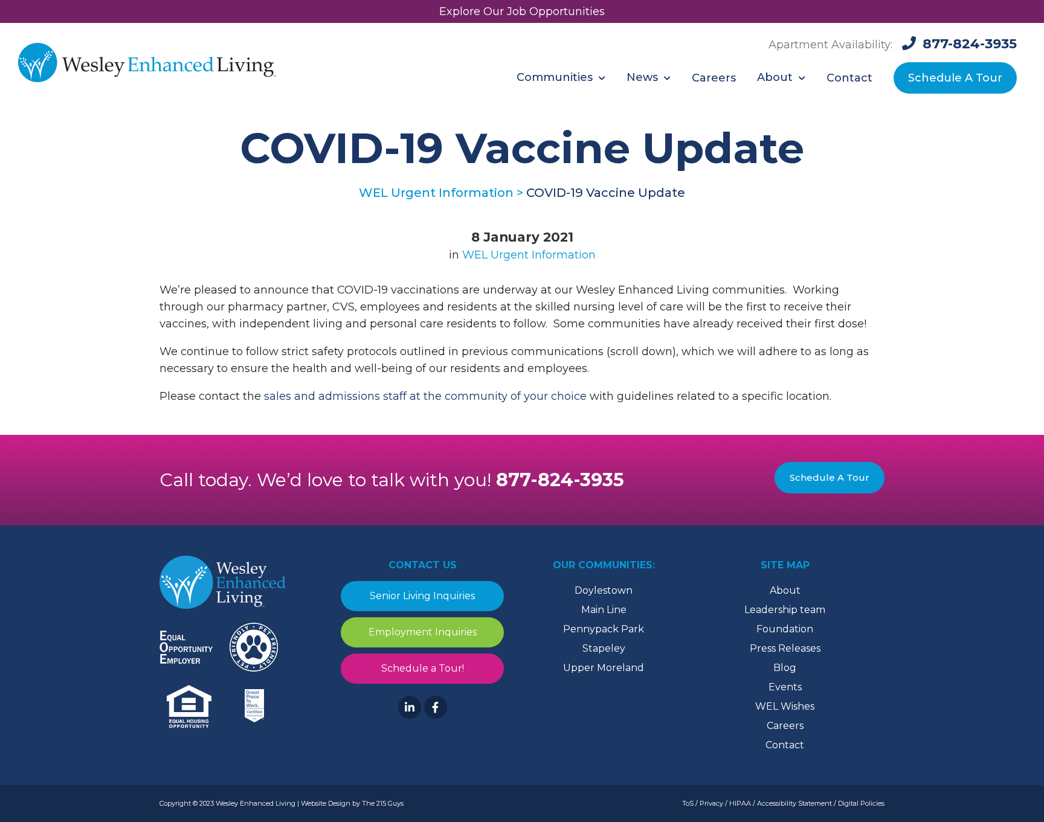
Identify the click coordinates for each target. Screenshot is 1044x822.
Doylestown (604, 590)
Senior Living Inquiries (422, 596)
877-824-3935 (560, 480)
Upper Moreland (603, 667)
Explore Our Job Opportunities (522, 11)
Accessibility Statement (794, 803)
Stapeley (603, 648)
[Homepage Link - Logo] (147, 64)
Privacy (711, 803)
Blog (784, 667)
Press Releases (785, 648)
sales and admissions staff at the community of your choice (427, 396)
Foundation (784, 629)
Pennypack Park (603, 629)
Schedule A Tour (829, 477)
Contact (784, 745)
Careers (785, 725)
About (785, 590)
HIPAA (740, 803)
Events (785, 687)
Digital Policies (861, 803)
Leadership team (784, 609)
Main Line (604, 609)
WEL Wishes (784, 706)
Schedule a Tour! (422, 668)
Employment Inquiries (423, 632)
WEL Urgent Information (529, 255)
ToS (688, 803)
